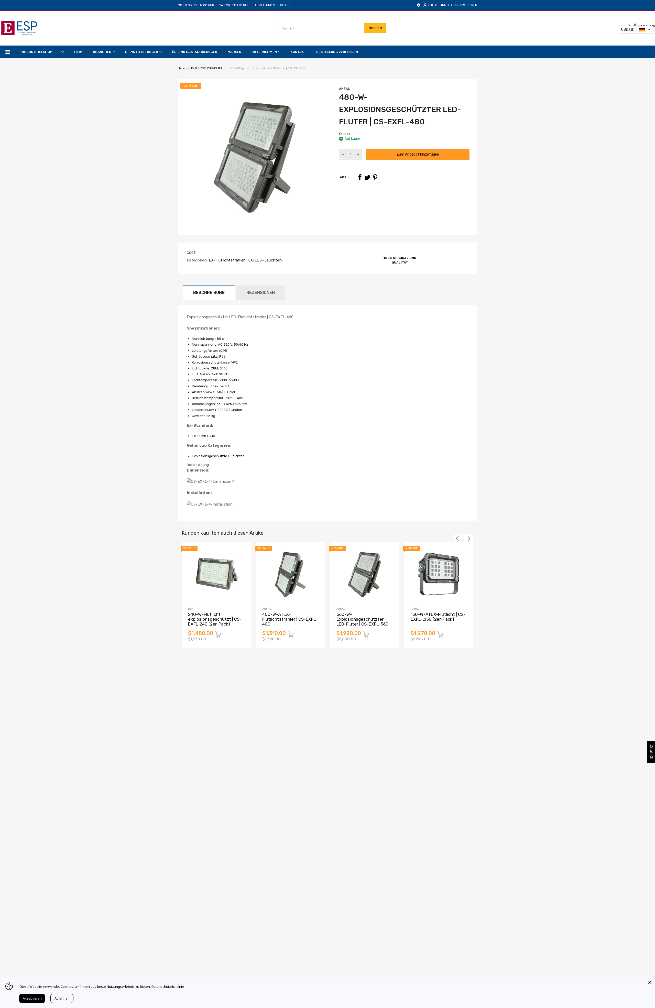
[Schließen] (649, 982)
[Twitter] (367, 177)
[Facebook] (360, 177)
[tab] (327, 465)
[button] (635, 30)
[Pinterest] (375, 177)
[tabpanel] (327, 487)
